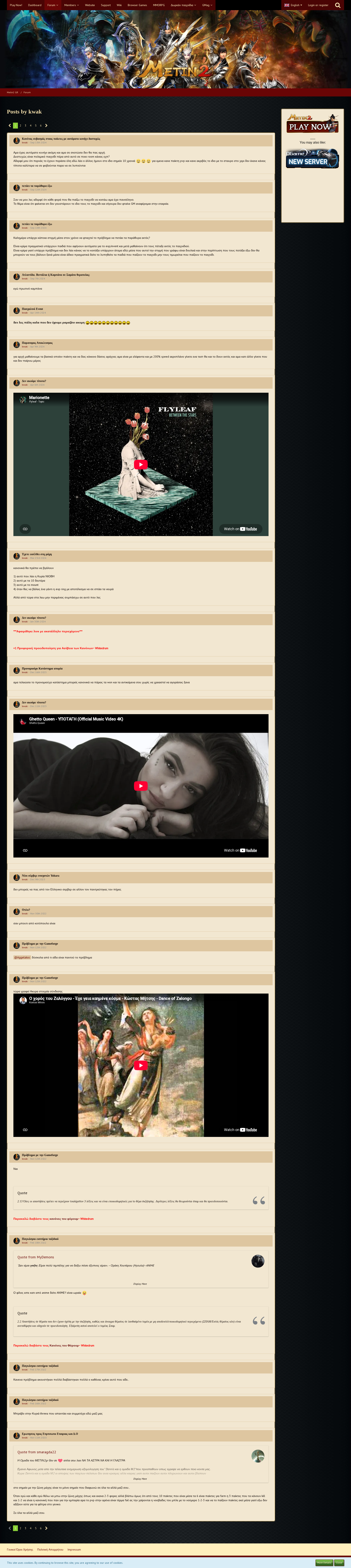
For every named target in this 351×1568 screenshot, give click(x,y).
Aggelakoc (23, 957)
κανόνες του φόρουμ (64, 1219)
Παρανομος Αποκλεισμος (37, 342)
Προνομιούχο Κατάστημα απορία (42, 668)
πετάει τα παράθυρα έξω (37, 185)
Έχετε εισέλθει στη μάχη (37, 554)
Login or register (318, 5)
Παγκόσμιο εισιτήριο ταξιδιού (40, 1238)
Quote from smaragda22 (36, 1452)
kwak (25, 142)
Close (339, 1562)
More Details (324, 1562)
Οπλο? (26, 909)
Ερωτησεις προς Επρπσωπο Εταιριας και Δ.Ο (50, 1433)
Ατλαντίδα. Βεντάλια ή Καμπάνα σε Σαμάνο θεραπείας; (56, 274)
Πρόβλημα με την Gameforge (40, 943)
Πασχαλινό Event (32, 308)
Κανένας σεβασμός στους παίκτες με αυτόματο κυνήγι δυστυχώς (61, 138)
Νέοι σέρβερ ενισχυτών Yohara (40, 875)
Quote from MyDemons (35, 1257)
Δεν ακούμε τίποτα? (34, 381)
